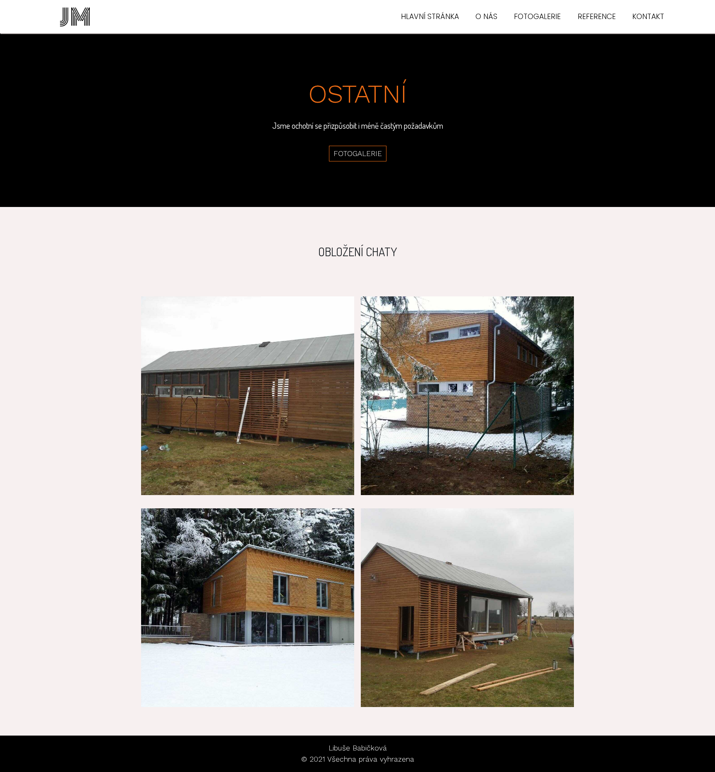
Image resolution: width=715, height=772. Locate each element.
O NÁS (486, 17)
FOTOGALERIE (537, 17)
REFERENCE (597, 17)
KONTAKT (648, 17)
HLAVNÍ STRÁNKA (430, 17)
